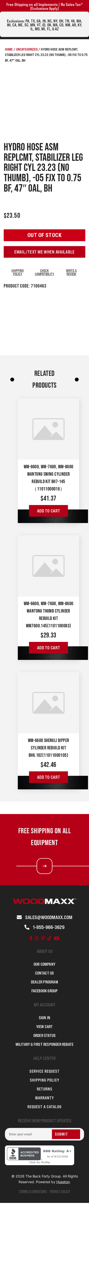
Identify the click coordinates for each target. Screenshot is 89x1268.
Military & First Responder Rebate (45, 1044)
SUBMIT (61, 1134)
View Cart (44, 1026)
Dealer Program (44, 981)
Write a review (71, 272)
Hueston (63, 1182)
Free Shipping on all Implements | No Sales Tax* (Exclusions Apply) (44, 6)
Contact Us (44, 973)
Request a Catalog (44, 1106)
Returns (44, 1089)
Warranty (44, 1097)
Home (9, 49)
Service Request (44, 1071)
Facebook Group (44, 990)
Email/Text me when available (44, 251)
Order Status (44, 1035)
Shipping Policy (17, 272)
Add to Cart (48, 510)
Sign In (44, 1017)
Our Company (44, 964)
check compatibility (44, 272)
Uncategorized (27, 49)
